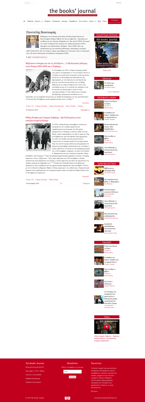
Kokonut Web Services (109, 398)
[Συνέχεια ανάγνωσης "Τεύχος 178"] (106, 53)
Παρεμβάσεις (85, 110)
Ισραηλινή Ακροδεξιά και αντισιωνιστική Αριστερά (109, 227)
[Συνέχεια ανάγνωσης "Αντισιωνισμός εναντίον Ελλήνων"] (99, 192)
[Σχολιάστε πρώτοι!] (59, 110)
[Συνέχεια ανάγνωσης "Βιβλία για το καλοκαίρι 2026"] (99, 170)
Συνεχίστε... (86, 103)
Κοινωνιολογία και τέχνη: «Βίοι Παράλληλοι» (111, 126)
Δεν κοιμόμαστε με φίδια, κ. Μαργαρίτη (111, 180)
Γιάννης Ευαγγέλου (109, 154)
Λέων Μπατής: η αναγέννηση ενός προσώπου (110, 149)
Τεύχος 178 (107, 70)
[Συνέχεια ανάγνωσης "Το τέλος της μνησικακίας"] (99, 85)
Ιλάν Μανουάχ (108, 184)
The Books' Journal (109, 87)
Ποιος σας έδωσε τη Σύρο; (110, 102)
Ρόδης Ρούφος (53, 179)
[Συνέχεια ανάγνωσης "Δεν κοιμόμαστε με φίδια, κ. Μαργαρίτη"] (99, 181)
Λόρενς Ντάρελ (71, 106)
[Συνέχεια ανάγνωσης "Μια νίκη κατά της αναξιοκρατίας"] (99, 216)
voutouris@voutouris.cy (39, 57)
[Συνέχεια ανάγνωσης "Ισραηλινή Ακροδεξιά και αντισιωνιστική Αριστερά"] (99, 228)
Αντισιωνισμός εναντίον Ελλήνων (111, 190)
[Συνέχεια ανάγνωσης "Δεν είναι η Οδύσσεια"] (99, 283)
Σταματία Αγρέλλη (109, 286)
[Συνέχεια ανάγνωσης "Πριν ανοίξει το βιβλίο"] (99, 139)
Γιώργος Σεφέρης (41, 106)
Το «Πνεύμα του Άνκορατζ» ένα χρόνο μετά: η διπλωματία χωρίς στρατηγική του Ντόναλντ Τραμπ (110, 297)
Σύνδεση (118, 3)
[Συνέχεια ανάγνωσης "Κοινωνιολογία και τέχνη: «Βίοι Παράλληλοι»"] (99, 127)
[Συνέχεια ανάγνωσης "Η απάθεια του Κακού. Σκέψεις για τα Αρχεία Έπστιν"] (99, 116)
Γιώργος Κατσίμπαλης (56, 106)
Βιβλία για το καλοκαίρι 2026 (109, 169)
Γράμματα (86, 183)
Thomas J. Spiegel (109, 119)
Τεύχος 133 (30, 179)
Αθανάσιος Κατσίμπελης (111, 218)
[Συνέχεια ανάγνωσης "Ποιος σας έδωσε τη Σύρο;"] (99, 104)
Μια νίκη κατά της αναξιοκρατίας (110, 214)
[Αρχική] (25, 21)
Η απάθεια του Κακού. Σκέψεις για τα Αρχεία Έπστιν (111, 114)
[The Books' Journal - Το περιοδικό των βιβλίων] (72, 11)
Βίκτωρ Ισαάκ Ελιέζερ (110, 233)
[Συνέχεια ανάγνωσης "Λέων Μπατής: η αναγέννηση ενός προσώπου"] (99, 151)
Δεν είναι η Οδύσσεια (108, 282)
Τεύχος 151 (30, 106)
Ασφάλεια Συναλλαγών (33, 382)
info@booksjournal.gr (33, 378)
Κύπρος (80, 106)
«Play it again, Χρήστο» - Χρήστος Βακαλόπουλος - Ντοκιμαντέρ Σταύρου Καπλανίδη (106, 338)
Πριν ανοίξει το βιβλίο (109, 137)
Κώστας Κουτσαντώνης (110, 131)
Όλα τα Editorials (113, 92)
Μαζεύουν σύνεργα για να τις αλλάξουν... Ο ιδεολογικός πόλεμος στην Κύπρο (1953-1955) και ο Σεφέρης (56, 65)
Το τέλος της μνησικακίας (109, 84)
